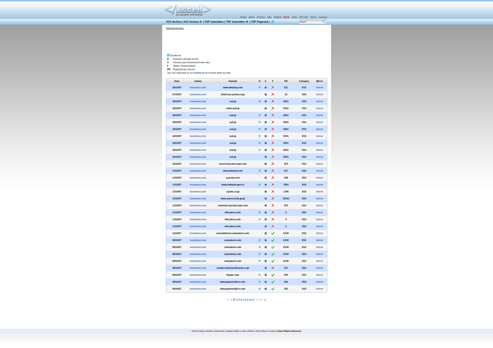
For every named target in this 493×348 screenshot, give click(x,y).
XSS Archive (173, 21)
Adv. (269, 17)
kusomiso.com (198, 87)
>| (265, 299)
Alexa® (191, 69)
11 (253, 299)
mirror (319, 87)
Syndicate (175, 55)
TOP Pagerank (259, 21)
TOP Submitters (214, 21)
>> (260, 299)
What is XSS (254, 331)
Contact (322, 17)
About (313, 17)
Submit (277, 17)
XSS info (303, 17)
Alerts (237, 331)
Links (294, 17)
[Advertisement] (246, 40)
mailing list (199, 73)
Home (243, 17)
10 (250, 299)
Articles (261, 17)
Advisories (220, 331)
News (252, 17)
